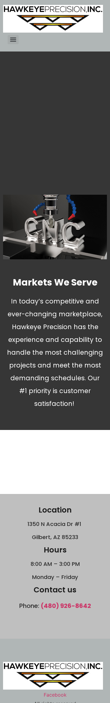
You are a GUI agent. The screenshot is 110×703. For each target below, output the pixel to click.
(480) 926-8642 (66, 606)
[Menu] (13, 39)
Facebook (55, 695)
